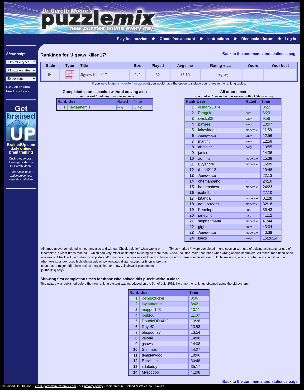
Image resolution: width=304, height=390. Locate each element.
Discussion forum (257, 39)
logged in (114, 83)
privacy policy (93, 386)
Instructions (218, 39)
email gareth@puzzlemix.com (55, 386)
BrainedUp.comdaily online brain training (21, 144)
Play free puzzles (132, 39)
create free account (135, 83)
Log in (290, 39)
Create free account (177, 39)
